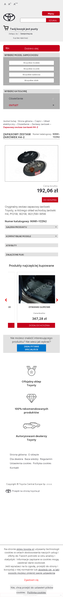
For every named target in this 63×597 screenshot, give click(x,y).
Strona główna (25, 120)
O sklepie (33, 454)
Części (38, 120)
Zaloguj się (13, 33)
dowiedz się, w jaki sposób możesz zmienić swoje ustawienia (33, 571)
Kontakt (14, 467)
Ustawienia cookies (20, 463)
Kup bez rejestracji (20, 38)
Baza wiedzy (32, 458)
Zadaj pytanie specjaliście (31, 348)
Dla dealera (16, 458)
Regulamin (46, 458)
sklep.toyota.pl (25, 549)
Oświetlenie (16, 98)
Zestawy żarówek (40, 123)
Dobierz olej (31, 48)
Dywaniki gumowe (32, 306)
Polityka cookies (42, 463)
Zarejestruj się (26, 33)
